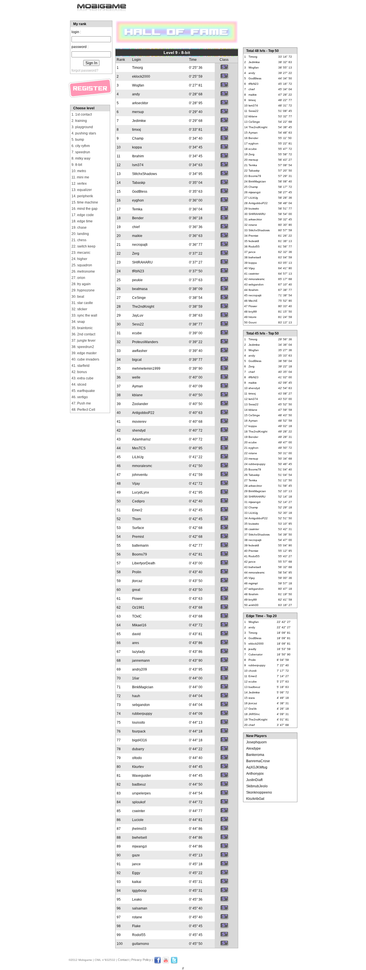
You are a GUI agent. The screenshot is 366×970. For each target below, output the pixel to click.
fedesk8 (253, 241)
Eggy (136, 873)
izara (251, 697)
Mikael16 (139, 625)
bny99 (252, 311)
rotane (137, 917)
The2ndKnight (143, 307)
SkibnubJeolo (257, 786)
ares (135, 643)
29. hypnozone (83, 290)
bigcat (137, 360)
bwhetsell (139, 838)
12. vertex (79, 184)
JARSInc (254, 714)
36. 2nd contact (83, 334)
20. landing (80, 234)
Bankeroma (255, 755)
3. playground (82, 127)
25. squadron (81, 265)
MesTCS (139, 448)
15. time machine (84, 202)
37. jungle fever (83, 341)
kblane (137, 395)
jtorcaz (137, 581)
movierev (139, 422)
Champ (138, 138)
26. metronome (83, 271)
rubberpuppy (142, 714)
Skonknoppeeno (259, 792)
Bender (138, 218)
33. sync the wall (84, 315)
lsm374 (138, 165)
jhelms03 (139, 829)
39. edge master (84, 353)
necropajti (140, 245)
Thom (136, 519)
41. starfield (80, 366)
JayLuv (137, 315)
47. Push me (81, 403)
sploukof (138, 802)
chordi (252, 670)
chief (136, 227)
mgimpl (253, 583)
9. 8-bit (76, 165)
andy (136, 94)
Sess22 (138, 324)
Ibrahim (138, 156)
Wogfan (138, 85)
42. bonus (79, 372)
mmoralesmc (142, 466)
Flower (137, 599)
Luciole (138, 820)
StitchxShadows (144, 174)
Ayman (137, 386)
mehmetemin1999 (146, 369)
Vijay (136, 484)
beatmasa (140, 289)
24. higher (79, 259)
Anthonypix (255, 774)
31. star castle (82, 303)
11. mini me (80, 177)
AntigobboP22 (143, 413)
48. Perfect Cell (83, 410)
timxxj (136, 130)
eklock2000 (141, 77)
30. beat (77, 297)
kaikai (136, 882)
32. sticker (79, 309)
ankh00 (253, 605)
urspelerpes (141, 793)
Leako (137, 899)
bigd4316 (139, 740)
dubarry (138, 749)
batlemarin (140, 546)
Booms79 (139, 554)
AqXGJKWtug (256, 767)
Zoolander (140, 404)
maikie (137, 236)
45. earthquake (83, 391)
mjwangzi (139, 846)
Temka (137, 209)
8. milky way (80, 158)
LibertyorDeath (143, 563)
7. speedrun (80, 152)
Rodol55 (139, 935)
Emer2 (137, 510)
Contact (123, 959)
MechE (253, 300)
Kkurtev (138, 767)
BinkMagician (142, 687)
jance (136, 864)
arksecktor (140, 103)
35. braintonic (82, 328)
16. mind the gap (84, 209)
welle (136, 377)
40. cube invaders (85, 359)
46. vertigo (79, 397)
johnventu (140, 475)
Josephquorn (256, 742)
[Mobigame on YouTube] (166, 962)
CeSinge (139, 298)
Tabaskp (138, 183)
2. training (79, 121)
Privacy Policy (141, 959)
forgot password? (84, 71)
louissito (138, 723)
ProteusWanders (145, 342)
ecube (137, 333)
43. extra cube (82, 378)
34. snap (78, 322)
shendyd (139, 430)
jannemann (141, 661)
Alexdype (253, 748)
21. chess (78, 240)
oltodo (137, 758)
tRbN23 (138, 271)
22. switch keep (83, 246)
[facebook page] (157, 962)
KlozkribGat (255, 799)
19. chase (79, 228)
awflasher (139, 351)
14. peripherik (82, 196)
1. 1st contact (81, 114)
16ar (135, 678)
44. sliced (78, 385)
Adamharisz (141, 439)
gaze (136, 855)
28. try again (81, 284)
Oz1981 (138, 607)
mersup (138, 112)
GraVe (252, 708)
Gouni (252, 322)
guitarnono (140, 944)
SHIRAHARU (142, 262)
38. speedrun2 (82, 347)
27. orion (78, 278)
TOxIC (137, 616)
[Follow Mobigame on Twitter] (174, 962)
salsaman (139, 908)
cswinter (138, 811)
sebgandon (141, 705)
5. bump (77, 140)
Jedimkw (139, 121)
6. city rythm (80, 146)
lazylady (138, 652)
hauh (136, 696)
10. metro (78, 171)
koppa (137, 147)
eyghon (138, 200)
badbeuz (139, 784)
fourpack (139, 731)
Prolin (136, 572)
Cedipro (138, 501)
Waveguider (141, 776)
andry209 (139, 669)
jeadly (252, 649)
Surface (138, 528)
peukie (137, 280)
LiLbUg (138, 457)
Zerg (135, 253)
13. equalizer (81, 190)
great (136, 590)
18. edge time (82, 221)
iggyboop (139, 891)
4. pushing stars (83, 133)
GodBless (139, 192)
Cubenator (255, 654)
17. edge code (82, 215)
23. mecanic (80, 253)
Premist (138, 537)
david (136, 634)
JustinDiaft (254, 780)
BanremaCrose (258, 761)
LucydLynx (140, 492)
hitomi (252, 317)
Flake (136, 926)
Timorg (137, 68)
